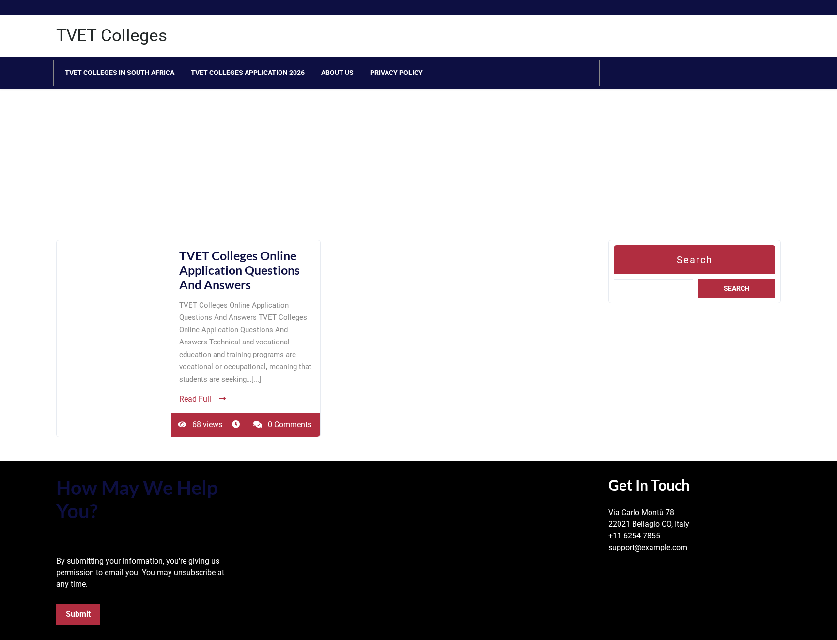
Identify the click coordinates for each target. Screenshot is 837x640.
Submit (78, 614)
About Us (337, 72)
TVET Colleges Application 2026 (248, 72)
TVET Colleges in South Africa (119, 72)
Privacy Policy (396, 72)
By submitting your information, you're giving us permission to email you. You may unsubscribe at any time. (140, 572)
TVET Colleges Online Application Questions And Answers (239, 270)
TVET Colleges (111, 35)
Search (695, 260)
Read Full (195, 398)
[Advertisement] (290, 172)
